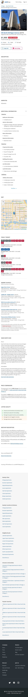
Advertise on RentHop (20, 665)
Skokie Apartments (6, 498)
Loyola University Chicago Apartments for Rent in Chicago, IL (13, 570)
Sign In (25, 2)
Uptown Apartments (6, 546)
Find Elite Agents (19, 647)
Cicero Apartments (6, 493)
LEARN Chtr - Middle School (7, 294)
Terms (3, 652)
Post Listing (18, 2)
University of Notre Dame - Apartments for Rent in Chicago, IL (13, 581)
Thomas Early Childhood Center (8, 317)
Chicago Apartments (6, 480)
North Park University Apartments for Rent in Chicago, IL (12, 592)
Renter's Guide (18, 650)
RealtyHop (4, 657)
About (3, 647)
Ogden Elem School (5, 287)
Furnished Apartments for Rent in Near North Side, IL (13, 628)
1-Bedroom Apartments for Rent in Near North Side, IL (13, 604)
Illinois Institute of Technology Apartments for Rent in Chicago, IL (13, 577)
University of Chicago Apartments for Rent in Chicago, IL (12, 566)
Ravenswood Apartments (8, 554)
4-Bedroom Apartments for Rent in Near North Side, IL (13, 617)
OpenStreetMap (24, 229)
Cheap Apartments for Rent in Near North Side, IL (13, 621)
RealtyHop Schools (6, 326)
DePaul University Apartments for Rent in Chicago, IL (14, 573)
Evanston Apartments (7, 482)
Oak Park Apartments (7, 490)
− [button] (3, 204)
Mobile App (4, 670)
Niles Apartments (6, 518)
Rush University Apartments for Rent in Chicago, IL (13, 584)
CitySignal (4, 675)
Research (4, 665)
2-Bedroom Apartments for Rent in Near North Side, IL (13, 609)
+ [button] (3, 202)
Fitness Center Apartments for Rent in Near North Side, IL (13, 624)
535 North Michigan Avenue (10, 33)
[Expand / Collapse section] (26, 111)
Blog (16, 652)
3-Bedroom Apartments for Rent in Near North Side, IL (13, 613)
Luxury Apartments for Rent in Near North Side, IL (13, 632)
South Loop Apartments (7, 551)
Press (3, 650)
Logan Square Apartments (8, 538)
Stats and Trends (6, 668)
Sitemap (4, 672)
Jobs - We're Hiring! (19, 668)
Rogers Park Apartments (7, 543)
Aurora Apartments (6, 488)
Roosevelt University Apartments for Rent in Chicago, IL (12, 588)
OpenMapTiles (17, 229)
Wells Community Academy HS (8, 302)
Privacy (4, 654)
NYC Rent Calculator (19, 654)
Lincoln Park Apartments (7, 541)
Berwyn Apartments (6, 496)
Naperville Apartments (7, 485)
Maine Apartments (6, 521)
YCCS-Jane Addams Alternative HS (9, 309)
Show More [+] (5, 557)
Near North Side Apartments (7, 377)
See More (13, 188)
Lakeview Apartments (7, 535)
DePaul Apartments (6, 549)
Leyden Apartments (6, 516)
